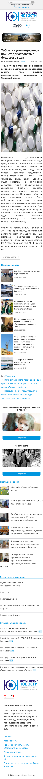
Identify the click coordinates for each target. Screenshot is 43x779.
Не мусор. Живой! (8, 599)
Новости (8, 736)
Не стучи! (4, 592)
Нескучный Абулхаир (10, 615)
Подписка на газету (21, 7)
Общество (23, 61)
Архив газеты (10, 741)
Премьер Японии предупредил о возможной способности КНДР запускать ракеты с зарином (19, 394)
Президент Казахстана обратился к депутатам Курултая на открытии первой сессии (26, 530)
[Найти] (32, 2)
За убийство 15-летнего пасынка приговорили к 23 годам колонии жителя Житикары (26, 517)
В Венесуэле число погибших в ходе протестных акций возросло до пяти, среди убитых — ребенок (21, 383)
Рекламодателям (12, 752)
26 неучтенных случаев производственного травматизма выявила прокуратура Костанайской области (18, 560)
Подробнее (21, 438)
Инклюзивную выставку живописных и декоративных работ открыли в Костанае (25, 544)
